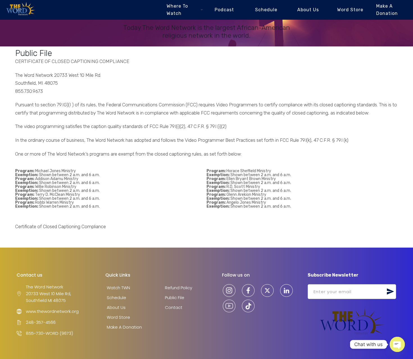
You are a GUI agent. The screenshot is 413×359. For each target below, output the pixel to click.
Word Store (350, 9)
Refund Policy (178, 288)
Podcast (224, 9)
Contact (173, 307)
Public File (174, 297)
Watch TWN (118, 288)
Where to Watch (177, 9)
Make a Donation (387, 9)
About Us (308, 9)
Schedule (266, 9)
